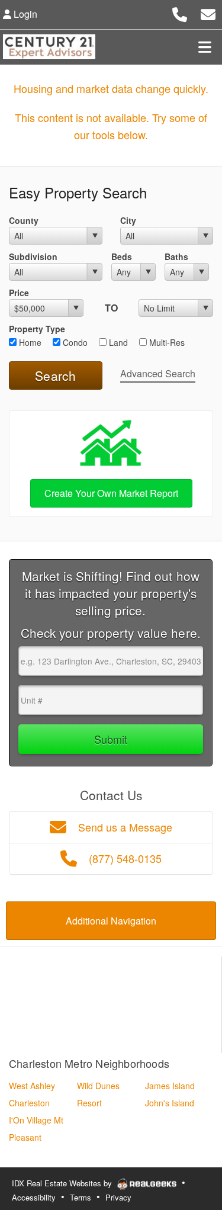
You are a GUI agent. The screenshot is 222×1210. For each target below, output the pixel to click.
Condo (74, 342)
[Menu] (205, 47)
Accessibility (34, 1197)
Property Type (37, 329)
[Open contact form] (208, 13)
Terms (80, 1197)
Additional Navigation (111, 920)
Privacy (118, 1197)
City (128, 220)
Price (19, 293)
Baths (176, 256)
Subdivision (33, 256)
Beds (121, 256)
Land (117, 342)
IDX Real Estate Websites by (63, 1183)
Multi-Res (166, 342)
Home (29, 342)
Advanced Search (157, 373)
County (23, 220)
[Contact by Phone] (179, 13)
